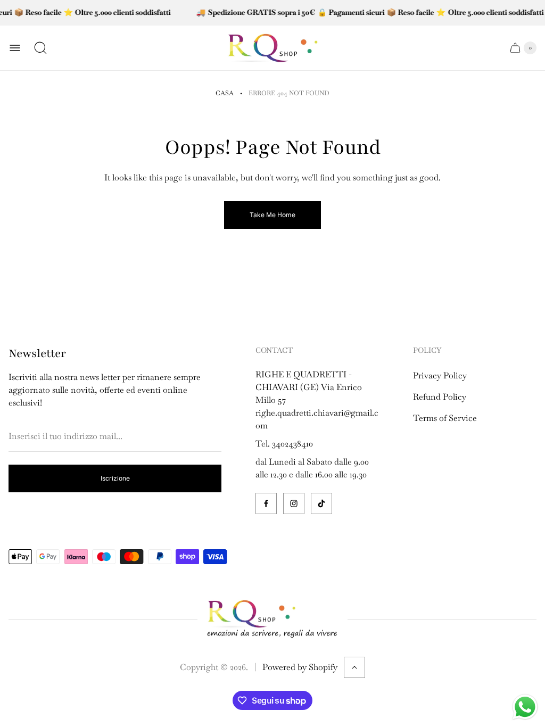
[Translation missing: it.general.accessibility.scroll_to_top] (354, 667)
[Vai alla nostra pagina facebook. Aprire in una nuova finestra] (266, 503)
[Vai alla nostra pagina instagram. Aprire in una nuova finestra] (293, 503)
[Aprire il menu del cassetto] (15, 48)
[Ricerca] (40, 48)
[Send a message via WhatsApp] (525, 707)
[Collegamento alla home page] (272, 619)
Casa (225, 93)
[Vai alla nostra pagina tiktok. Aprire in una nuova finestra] (321, 503)
